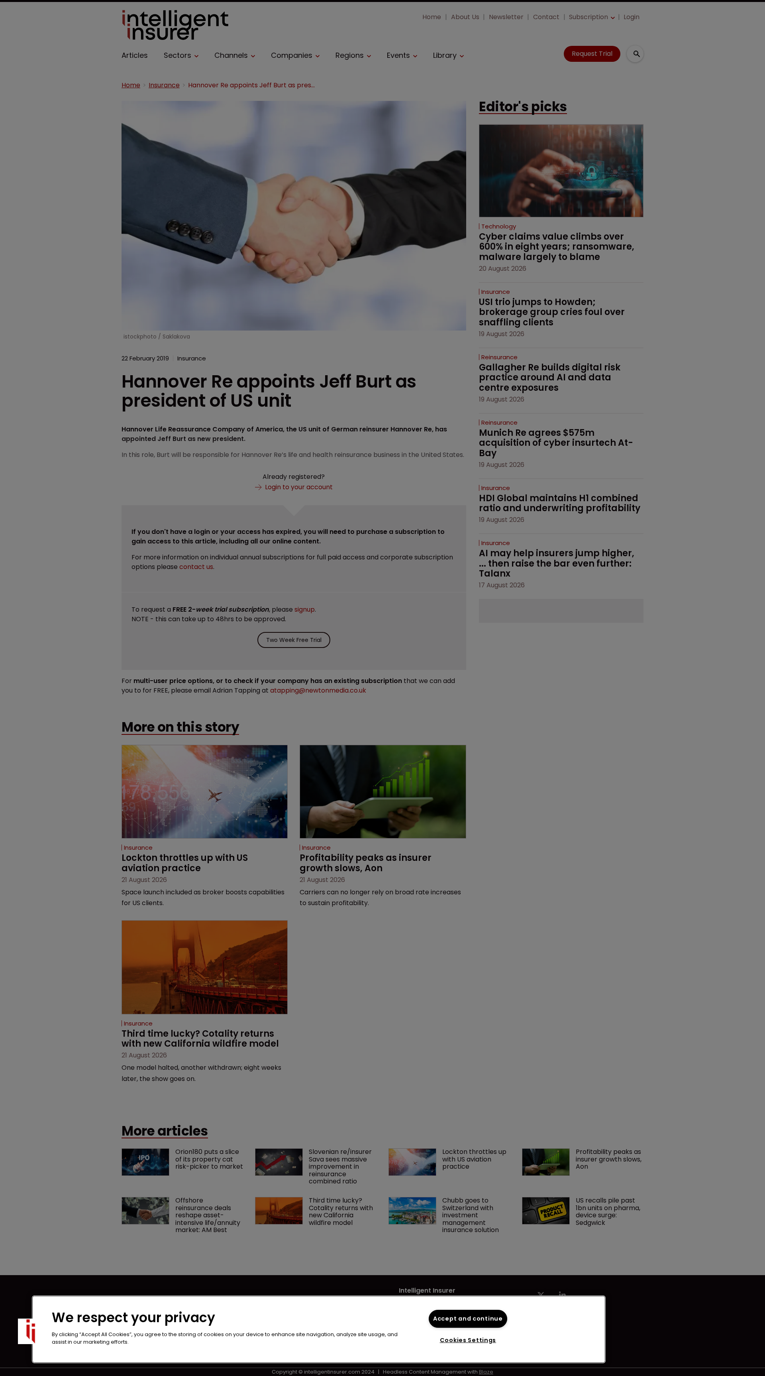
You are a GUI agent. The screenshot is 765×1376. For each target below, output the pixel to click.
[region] (319, 1329)
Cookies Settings (468, 1340)
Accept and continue (468, 1319)
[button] (30, 1331)
